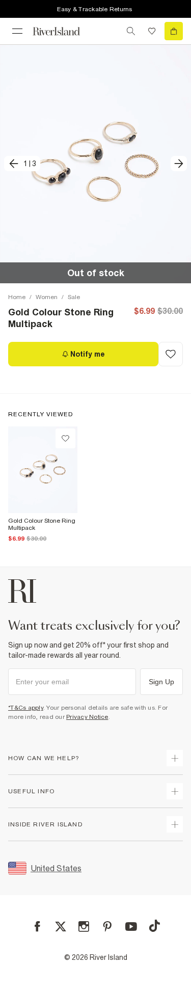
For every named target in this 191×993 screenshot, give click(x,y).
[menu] (17, 31)
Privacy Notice (87, 716)
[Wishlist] (151, 31)
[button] (95, 163)
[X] (60, 927)
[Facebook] (37, 926)
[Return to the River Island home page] (63, 31)
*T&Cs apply (25, 707)
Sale (74, 297)
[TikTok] (154, 926)
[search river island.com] (131, 31)
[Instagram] (84, 926)
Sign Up (161, 682)
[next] (179, 163)
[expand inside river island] (175, 824)
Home (16, 297)
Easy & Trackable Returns (94, 9)
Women (47, 297)
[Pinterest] (107, 926)
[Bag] (174, 31)
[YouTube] (131, 926)
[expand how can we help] (175, 758)
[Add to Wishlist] (170, 354)
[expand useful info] (175, 791)
